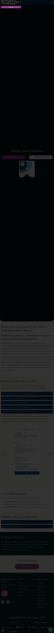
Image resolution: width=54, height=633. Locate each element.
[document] (27, 316)
